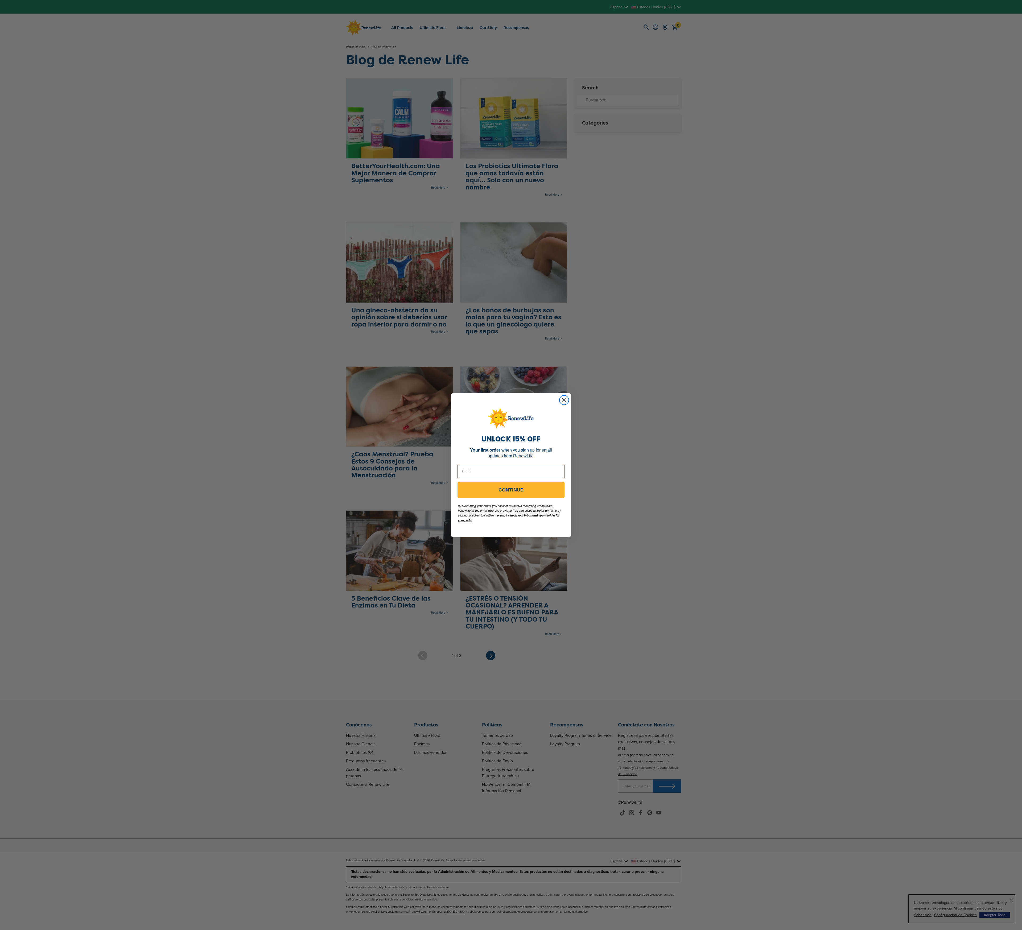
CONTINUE (511, 490)
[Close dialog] (564, 400)
